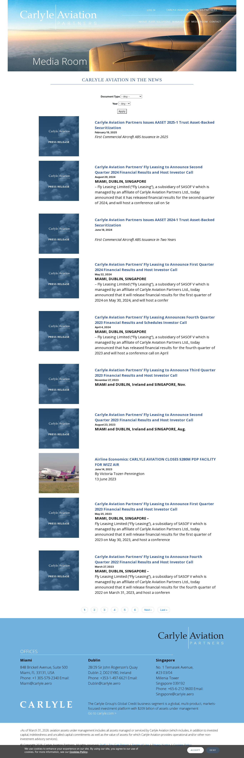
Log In (151, 10)
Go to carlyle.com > (102, 713)
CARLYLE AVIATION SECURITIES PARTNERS (191, 9)
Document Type (110, 96)
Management (181, 21)
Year (115, 103)
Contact (215, 21)
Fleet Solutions (160, 21)
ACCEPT (195, 750)
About (143, 21)
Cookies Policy (78, 751)
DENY (213, 750)
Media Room (199, 21)
